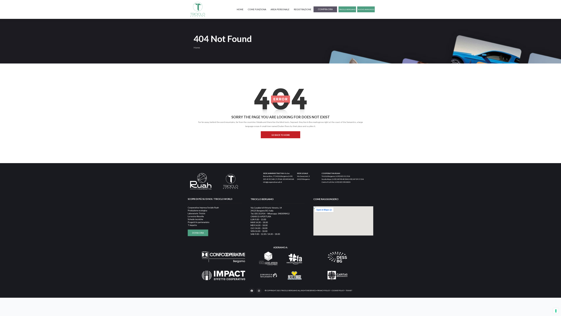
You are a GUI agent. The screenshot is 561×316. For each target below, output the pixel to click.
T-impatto (192, 225)
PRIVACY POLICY (323, 290)
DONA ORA (198, 232)
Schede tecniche (195, 219)
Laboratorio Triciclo (196, 213)
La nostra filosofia (196, 216)
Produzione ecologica (197, 210)
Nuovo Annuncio (366, 9)
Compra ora (325, 9)
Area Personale (280, 9)
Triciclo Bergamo (347, 9)
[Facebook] (252, 291)
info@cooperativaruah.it (272, 182)
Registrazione (302, 9)
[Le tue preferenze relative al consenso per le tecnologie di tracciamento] (556, 311)
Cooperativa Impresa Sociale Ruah (203, 207)
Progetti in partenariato (198, 222)
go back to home (280, 135)
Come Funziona (257, 9)
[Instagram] (259, 291)
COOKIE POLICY (337, 290)
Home (240, 9)
